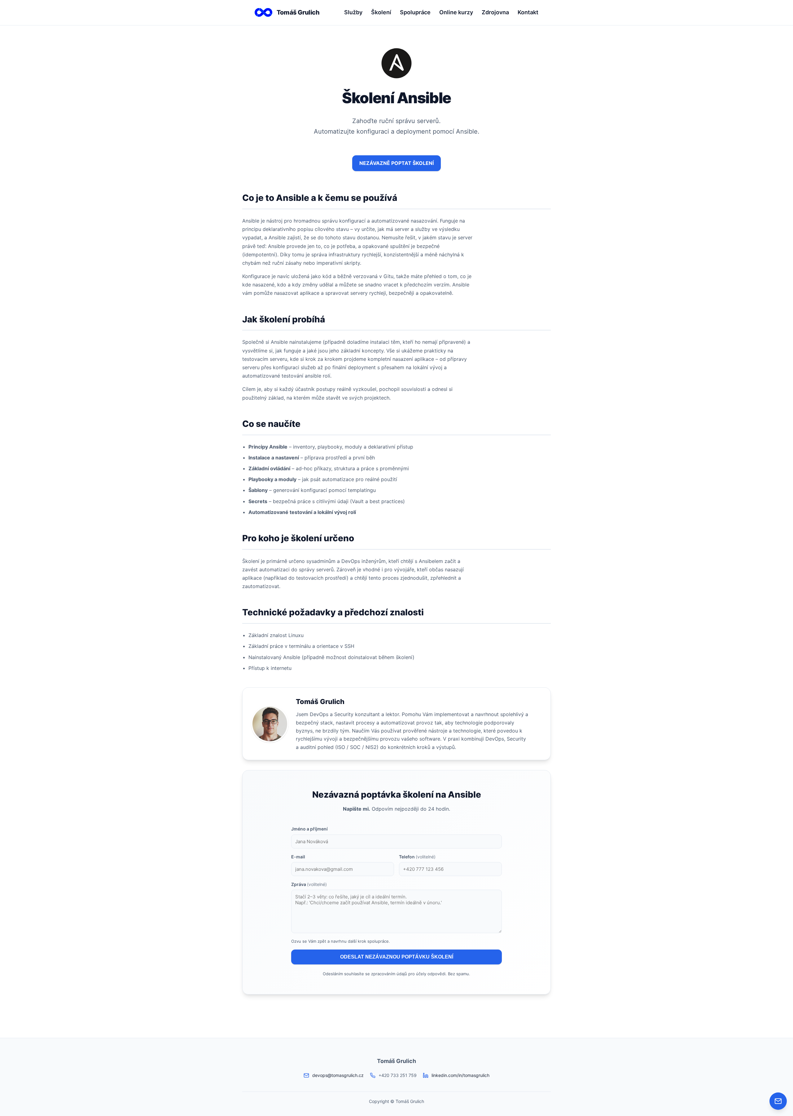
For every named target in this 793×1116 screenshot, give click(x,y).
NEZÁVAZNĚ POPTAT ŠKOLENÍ (396, 163)
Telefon (417, 856)
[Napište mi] (778, 1101)
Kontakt (528, 12)
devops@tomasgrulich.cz (338, 1075)
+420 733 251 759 (398, 1075)
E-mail (298, 856)
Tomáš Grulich (298, 12)
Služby (353, 12)
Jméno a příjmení (309, 828)
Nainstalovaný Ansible (274, 657)
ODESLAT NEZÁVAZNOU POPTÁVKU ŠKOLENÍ (396, 956)
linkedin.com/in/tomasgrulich (460, 1075)
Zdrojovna (495, 12)
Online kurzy (456, 12)
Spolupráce (415, 12)
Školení (381, 12)
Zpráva (309, 884)
